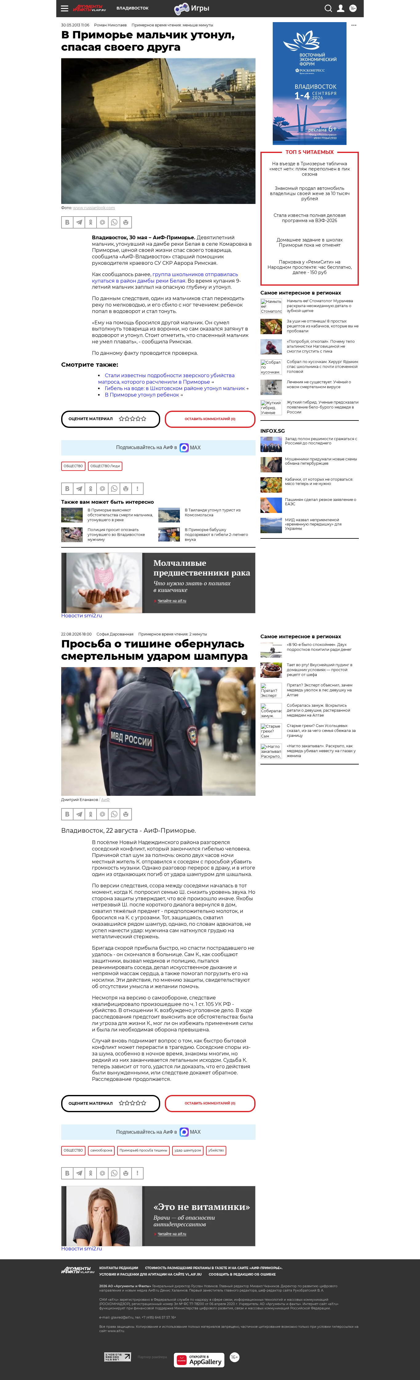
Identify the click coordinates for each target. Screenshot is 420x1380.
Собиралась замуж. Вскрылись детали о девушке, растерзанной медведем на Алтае (318, 710)
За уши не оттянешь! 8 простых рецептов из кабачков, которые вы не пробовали (323, 326)
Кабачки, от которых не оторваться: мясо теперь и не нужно (319, 481)
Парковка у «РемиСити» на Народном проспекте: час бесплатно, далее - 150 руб (309, 267)
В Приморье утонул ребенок (142, 395)
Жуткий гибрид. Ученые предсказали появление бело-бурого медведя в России (323, 407)
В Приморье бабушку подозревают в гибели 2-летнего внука (216, 534)
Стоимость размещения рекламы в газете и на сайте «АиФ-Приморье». (214, 1268)
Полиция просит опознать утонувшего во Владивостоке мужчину (116, 534)
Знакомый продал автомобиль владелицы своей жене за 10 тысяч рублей (310, 193)
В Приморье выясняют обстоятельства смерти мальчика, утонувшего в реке (120, 515)
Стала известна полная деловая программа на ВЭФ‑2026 (310, 218)
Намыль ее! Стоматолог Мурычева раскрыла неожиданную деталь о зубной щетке (320, 306)
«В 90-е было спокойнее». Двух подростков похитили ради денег (319, 647)
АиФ (105, 799)
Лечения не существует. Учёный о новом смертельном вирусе (319, 384)
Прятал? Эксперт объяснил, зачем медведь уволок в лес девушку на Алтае (319, 690)
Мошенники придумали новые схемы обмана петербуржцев (321, 461)
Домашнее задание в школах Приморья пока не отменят (310, 242)
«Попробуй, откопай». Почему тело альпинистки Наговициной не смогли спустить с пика (321, 346)
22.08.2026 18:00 (76, 634)
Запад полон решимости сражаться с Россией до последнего (321, 441)
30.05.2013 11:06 (75, 25)
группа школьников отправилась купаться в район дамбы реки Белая (165, 278)
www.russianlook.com (94, 207)
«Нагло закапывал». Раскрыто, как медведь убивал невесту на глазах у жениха (321, 751)
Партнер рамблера (152, 1357)
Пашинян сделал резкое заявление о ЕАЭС (320, 502)
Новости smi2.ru (81, 616)
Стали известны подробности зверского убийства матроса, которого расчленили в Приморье (166, 379)
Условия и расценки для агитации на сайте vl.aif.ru (150, 1274)
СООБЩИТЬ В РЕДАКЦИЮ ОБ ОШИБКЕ (242, 1274)
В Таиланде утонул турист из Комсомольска (212, 512)
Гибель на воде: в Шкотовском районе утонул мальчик (175, 388)
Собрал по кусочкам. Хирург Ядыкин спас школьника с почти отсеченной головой (322, 366)
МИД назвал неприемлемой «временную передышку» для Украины (313, 524)
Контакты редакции (118, 1268)
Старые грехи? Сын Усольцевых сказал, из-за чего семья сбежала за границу (321, 730)
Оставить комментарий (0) (210, 419)
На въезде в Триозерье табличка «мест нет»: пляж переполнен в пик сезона (309, 169)
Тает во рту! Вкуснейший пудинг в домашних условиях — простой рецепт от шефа (319, 670)
